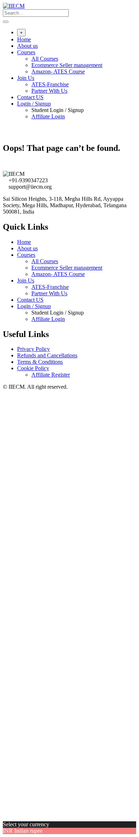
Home (24, 39)
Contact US (30, 97)
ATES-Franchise (50, 84)
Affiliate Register (50, 375)
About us (27, 46)
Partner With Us (49, 91)
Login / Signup (34, 104)
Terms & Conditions (40, 362)
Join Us (25, 78)
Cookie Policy (33, 368)
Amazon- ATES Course (58, 71)
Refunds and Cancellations (47, 355)
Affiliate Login (48, 116)
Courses (26, 52)
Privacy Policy (33, 349)
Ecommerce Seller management (66, 65)
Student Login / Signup (57, 110)
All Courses (44, 59)
